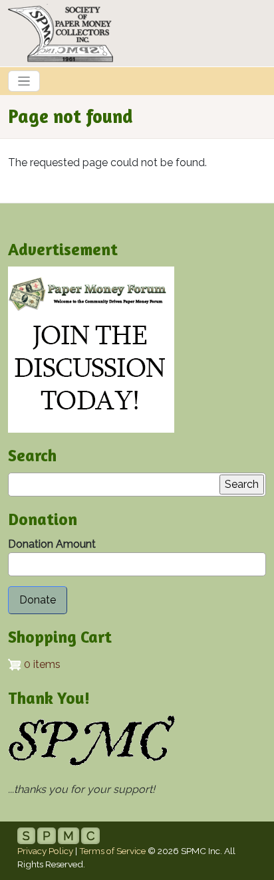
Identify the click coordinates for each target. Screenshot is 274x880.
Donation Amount (52, 544)
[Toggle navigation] (24, 81)
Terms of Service (112, 850)
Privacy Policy (45, 850)
